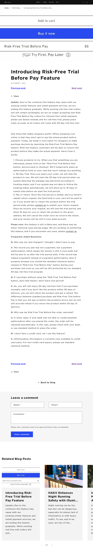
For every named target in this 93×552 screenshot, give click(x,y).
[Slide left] (41, 545)
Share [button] (16, 96)
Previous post (18, 88)
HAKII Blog (16, 8)
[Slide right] (51, 545)
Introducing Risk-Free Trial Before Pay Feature (18, 496)
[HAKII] (8, 2)
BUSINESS (45, 2)
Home (7, 8)
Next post (77, 88)
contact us (40, 205)
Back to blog (48, 382)
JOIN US (57, 2)
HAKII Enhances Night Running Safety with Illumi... (63, 496)
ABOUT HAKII (51, 2)
